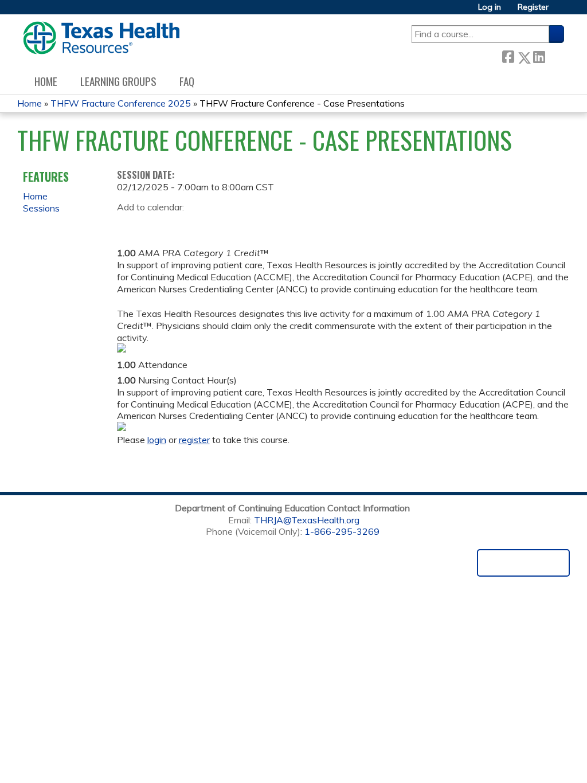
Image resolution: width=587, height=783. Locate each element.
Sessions (41, 208)
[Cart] (560, 11)
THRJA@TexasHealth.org (306, 520)
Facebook (508, 55)
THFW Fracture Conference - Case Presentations (302, 103)
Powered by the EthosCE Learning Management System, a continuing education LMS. (523, 563)
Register (533, 7)
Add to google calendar (128, 224)
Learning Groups (118, 81)
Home (45, 81)
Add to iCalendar (180, 224)
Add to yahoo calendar (154, 224)
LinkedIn (539, 55)
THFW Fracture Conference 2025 (120, 103)
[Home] (101, 37)
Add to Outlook (208, 224)
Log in (489, 7)
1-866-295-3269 (341, 531)
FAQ (186, 81)
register (194, 439)
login (156, 439)
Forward (554, 55)
